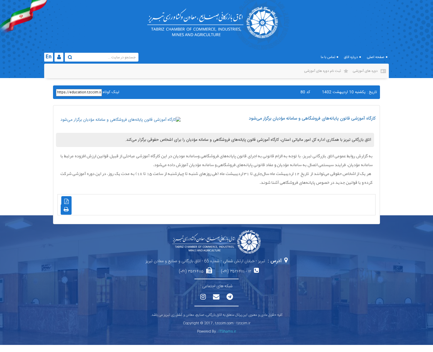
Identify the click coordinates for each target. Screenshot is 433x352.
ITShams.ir (227, 331)
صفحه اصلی (375, 57)
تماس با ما (328, 57)
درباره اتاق (351, 57)
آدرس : (275, 261)
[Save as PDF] (66, 201)
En (49, 57)
